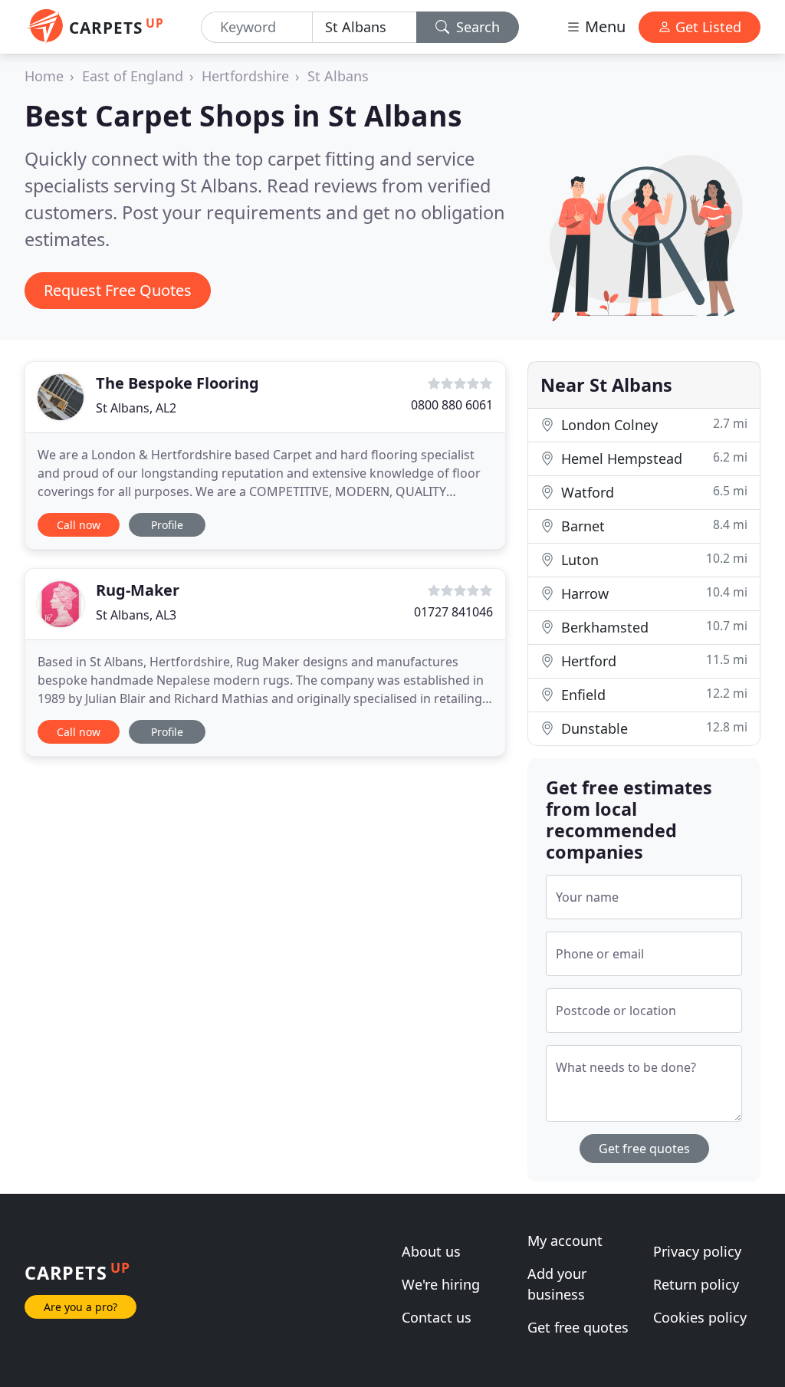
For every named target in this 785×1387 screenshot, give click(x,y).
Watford (652, 491)
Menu (603, 26)
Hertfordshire (245, 76)
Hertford (652, 660)
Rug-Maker (137, 590)
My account (565, 1240)
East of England (132, 76)
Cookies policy (700, 1317)
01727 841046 (453, 611)
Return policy (696, 1284)
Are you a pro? (80, 1307)
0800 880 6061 (452, 404)
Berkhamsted (652, 626)
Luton (652, 559)
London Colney (652, 424)
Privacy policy (697, 1251)
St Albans (338, 76)
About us (431, 1251)
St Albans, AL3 (136, 614)
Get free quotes (644, 1148)
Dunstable (652, 728)
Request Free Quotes (118, 290)
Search (476, 27)
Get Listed (706, 27)
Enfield (652, 694)
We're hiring (441, 1284)
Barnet (652, 525)
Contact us (436, 1317)
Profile (167, 525)
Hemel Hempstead (652, 458)
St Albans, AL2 (136, 407)
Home (44, 76)
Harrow (652, 593)
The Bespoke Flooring (177, 383)
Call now (78, 525)
